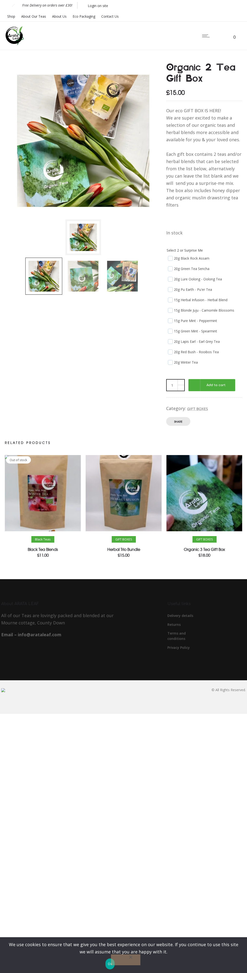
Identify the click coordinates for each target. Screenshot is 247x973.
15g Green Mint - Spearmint (195, 331)
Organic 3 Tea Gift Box (204, 549)
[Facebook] (224, 5)
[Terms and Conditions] (185, 638)
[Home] (14, 43)
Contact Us (110, 16)
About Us (59, 16)
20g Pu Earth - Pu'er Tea (193, 289)
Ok (110, 964)
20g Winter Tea (186, 362)
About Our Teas (33, 16)
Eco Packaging (84, 16)
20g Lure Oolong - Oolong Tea (198, 279)
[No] (125, 959)
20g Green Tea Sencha (191, 268)
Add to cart (216, 385)
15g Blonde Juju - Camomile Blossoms (204, 310)
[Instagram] (234, 5)
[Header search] (220, 36)
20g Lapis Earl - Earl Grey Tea (197, 341)
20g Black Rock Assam (191, 258)
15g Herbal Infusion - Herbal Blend (200, 300)
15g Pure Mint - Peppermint (195, 320)
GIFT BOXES (197, 408)
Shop (11, 16)
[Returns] (185, 626)
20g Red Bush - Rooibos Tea (196, 352)
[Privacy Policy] (185, 647)
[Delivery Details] (185, 617)
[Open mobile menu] (207, 36)
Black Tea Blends (43, 549)
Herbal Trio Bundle (123, 549)
